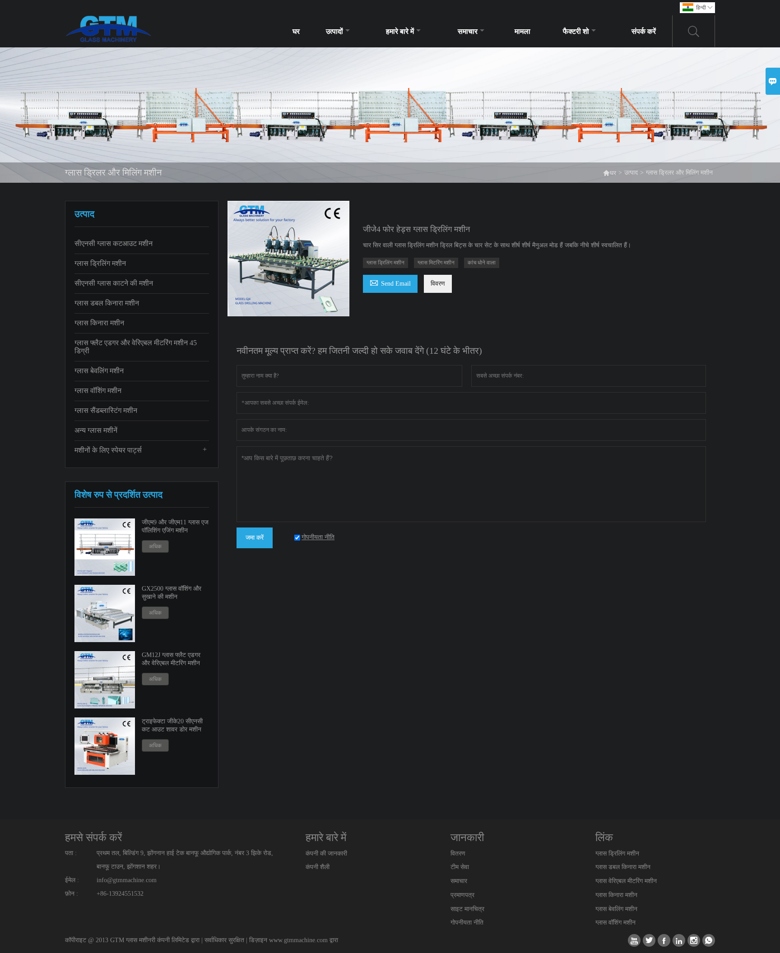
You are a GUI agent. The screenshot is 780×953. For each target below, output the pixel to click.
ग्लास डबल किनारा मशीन (106, 303)
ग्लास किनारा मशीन (99, 323)
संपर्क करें (643, 31)
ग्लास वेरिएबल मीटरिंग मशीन (626, 881)
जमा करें (255, 537)
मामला (522, 31)
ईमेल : (72, 880)
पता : (71, 853)
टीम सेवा (459, 867)
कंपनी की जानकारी (326, 853)
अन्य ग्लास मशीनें (95, 430)
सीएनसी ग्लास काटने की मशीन (113, 283)
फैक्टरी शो (576, 31)
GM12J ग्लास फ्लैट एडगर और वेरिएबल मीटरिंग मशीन (171, 659)
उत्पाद (631, 172)
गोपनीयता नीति (466, 922)
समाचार (468, 31)
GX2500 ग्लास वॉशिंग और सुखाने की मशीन (171, 592)
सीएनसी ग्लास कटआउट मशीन (113, 243)
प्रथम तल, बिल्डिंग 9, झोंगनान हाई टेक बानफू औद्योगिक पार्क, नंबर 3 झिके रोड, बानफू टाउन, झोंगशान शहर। (185, 860)
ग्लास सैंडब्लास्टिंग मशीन (105, 410)
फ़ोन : (71, 893)
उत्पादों (334, 31)
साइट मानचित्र (467, 909)
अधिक (155, 546)
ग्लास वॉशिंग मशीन (97, 390)
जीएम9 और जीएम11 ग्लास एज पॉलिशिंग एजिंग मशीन (175, 526)
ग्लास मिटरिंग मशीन (436, 262)
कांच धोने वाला (482, 262)
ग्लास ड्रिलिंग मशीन (100, 263)
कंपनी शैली (318, 867)
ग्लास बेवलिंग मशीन (99, 371)
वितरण (457, 853)
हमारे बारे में (400, 31)
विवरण (438, 283)
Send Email (390, 282)
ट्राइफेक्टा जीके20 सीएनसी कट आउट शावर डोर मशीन (172, 725)
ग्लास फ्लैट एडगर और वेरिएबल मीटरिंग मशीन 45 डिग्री (135, 347)
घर (296, 31)
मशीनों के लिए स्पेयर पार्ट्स (108, 450)
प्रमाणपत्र (462, 895)
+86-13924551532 (120, 893)
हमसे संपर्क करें (93, 837)
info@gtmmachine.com (127, 880)
